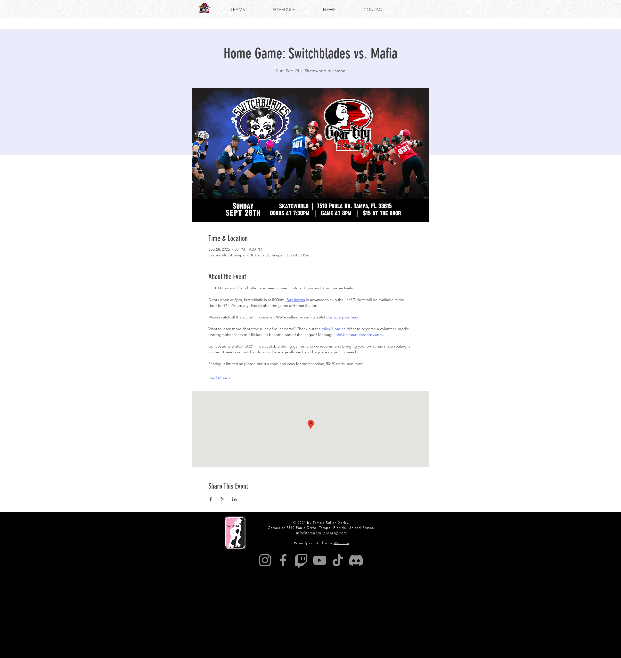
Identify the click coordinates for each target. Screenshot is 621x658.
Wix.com (341, 543)
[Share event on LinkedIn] (234, 499)
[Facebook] (283, 560)
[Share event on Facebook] (210, 499)
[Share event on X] (222, 499)
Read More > (219, 378)
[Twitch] (301, 560)
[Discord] (356, 560)
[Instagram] (265, 560)
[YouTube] (319, 560)
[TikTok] (338, 560)
